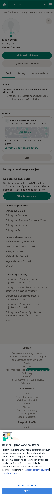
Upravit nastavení (27, 485)
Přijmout (27, 491)
